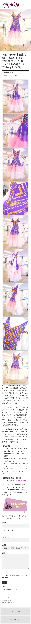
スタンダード (10, 600)
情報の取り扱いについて (17, 575)
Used (8, 602)
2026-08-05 (5, 597)
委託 (13, 602)
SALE (4, 602)
